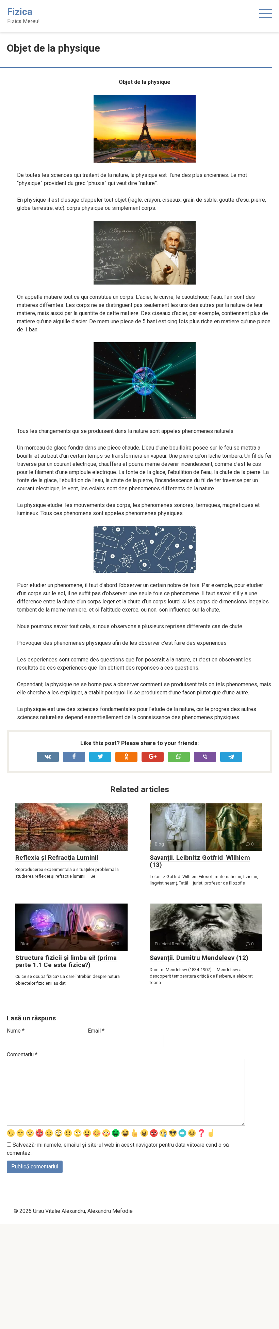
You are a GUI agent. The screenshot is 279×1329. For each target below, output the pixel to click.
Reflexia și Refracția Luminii (56, 857)
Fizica (19, 11)
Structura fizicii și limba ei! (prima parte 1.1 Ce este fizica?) (66, 961)
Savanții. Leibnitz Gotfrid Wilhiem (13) (200, 861)
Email (96, 1030)
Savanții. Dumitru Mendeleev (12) (199, 958)
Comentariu (22, 1054)
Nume (15, 1030)
